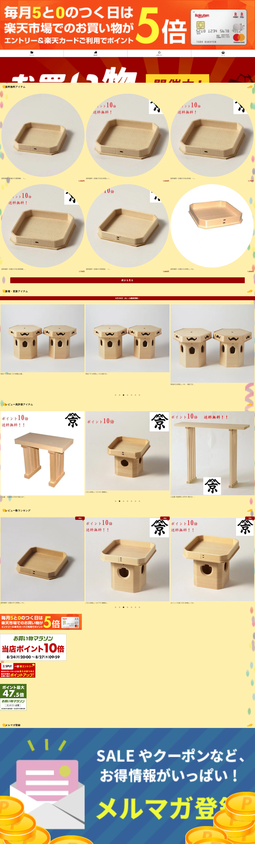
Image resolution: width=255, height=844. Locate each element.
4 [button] (127, 395)
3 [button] (123, 395)
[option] (42, 347)
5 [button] (131, 395)
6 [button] (135, 395)
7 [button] (139, 395)
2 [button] (119, 395)
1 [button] (115, 395)
